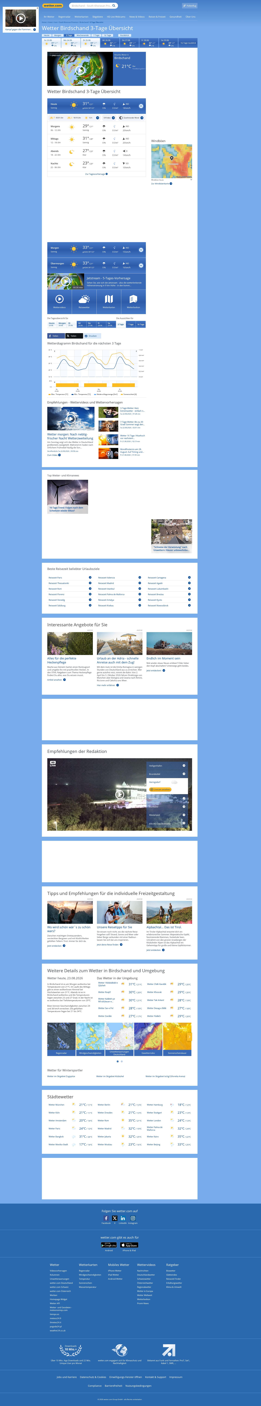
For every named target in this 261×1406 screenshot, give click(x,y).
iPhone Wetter (114, 1270)
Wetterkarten (88, 1265)
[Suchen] (113, 6)
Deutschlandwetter (146, 1274)
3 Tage (69, 35)
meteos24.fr (55, 1318)
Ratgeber (172, 1265)
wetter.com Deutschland (61, 1283)
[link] (49, 16)
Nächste (189, 1037)
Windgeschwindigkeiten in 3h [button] (162, 180)
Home (44, 22)
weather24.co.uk (58, 1330)
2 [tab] (121, 1061)
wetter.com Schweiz (59, 1287)
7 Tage (96, 35)
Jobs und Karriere (67, 1377)
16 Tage (107, 35)
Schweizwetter (144, 1278)
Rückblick (124, 35)
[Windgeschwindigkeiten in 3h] (171, 161)
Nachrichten (142, 1270)
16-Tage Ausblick (188, 43)
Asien (50, 22)
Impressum (175, 1377)
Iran (55, 22)
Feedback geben (139, 69)
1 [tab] (117, 1061)
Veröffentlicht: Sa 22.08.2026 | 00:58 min (62, 451)
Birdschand (84, 22)
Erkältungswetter (174, 1283)
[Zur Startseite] (53, 5)
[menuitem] (49, 16)
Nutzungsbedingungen (138, 1385)
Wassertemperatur (87, 1287)
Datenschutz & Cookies (93, 1377)
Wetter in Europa (145, 1291)
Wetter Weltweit (144, 1295)
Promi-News (143, 1303)
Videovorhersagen (58, 1270)
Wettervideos (146, 1265)
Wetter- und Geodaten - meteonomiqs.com (61, 1308)
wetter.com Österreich (60, 1291)
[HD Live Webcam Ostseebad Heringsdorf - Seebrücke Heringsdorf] (119, 794)
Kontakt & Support (155, 1377)
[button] (96, 106)
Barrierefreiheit (113, 1385)
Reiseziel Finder (173, 1278)
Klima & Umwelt (173, 1287)
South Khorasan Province (68, 22)
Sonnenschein (85, 1283)
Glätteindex (171, 1274)
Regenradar (84, 1270)
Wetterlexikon (143, 1299)
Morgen (57, 35)
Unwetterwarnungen (59, 1278)
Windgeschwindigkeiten (90, 1274)
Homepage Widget (58, 1299)
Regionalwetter (144, 1287)
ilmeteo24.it (55, 1322)
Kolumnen (55, 1274)
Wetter (54, 1265)
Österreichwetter (145, 1283)
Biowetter (170, 1270)
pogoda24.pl (56, 1326)
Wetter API (55, 1303)
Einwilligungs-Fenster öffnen (125, 1377)
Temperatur (84, 1278)
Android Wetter (115, 1278)
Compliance (95, 1385)
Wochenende (83, 35)
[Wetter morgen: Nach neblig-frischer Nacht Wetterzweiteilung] (70, 418)
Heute (46, 35)
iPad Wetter (113, 1274)
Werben (53, 1295)
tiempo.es (54, 1314)
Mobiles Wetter (118, 1265)
